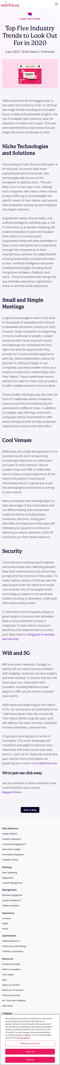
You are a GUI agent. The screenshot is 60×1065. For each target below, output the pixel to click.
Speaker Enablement (11, 900)
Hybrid (5, 923)
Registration (7, 877)
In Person (6, 918)
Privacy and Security (11, 995)
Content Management (12, 882)
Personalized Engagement (14, 844)
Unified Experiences (11, 941)
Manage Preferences (30, 1043)
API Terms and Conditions (14, 1000)
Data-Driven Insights (11, 849)
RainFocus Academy (11, 969)
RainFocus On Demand (12, 990)
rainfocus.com (47, 763)
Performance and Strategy (14, 946)
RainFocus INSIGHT (11, 985)
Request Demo (11, 792)
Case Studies (8, 974)
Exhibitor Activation (11, 905)
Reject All (30, 1051)
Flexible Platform (9, 833)
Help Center (7, 1005)
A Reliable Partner (10, 859)
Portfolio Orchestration (12, 951)
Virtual (5, 928)
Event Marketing (9, 872)
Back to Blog (30, 810)
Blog (4, 979)
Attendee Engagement (12, 895)
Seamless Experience (11, 839)
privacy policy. (23, 1038)
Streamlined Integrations (13, 854)
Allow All (30, 1059)
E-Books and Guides (11, 964)
